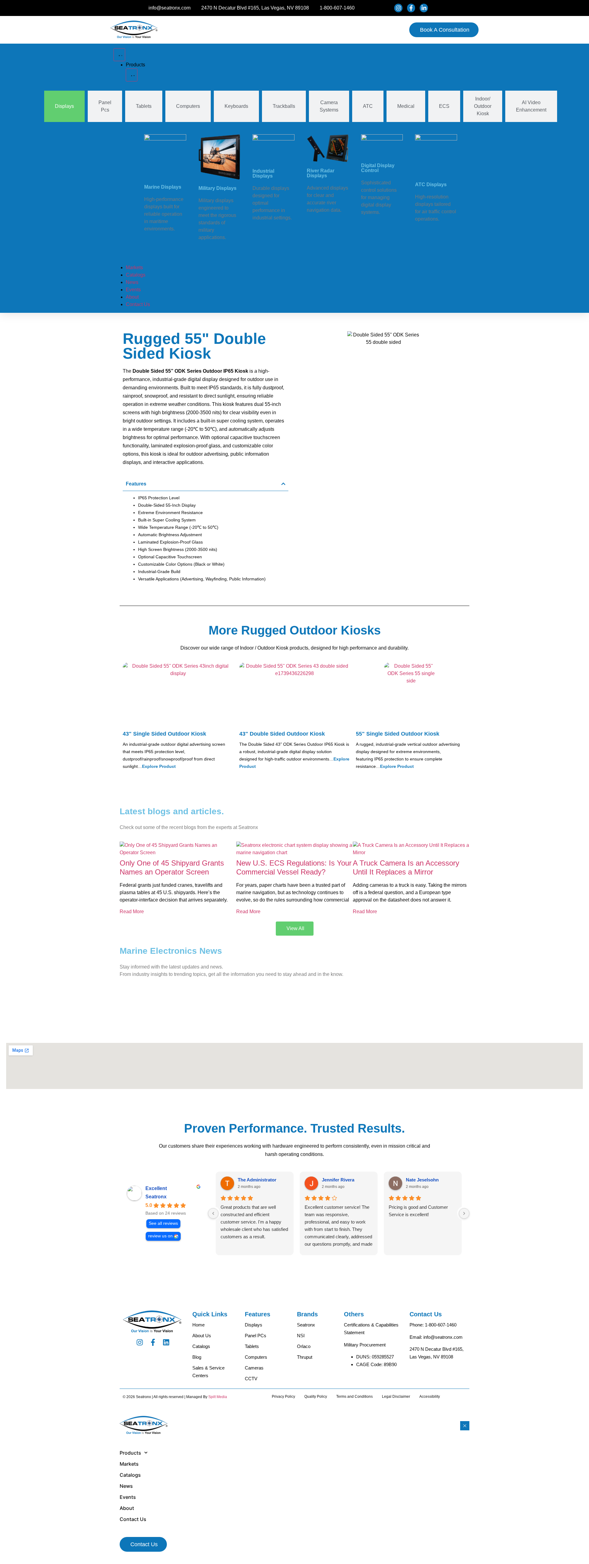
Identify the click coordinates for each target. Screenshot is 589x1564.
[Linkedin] (166, 1342)
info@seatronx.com (443, 1337)
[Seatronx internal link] (178, 849)
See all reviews (163, 1223)
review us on (160, 1236)
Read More (132, 911)
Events (128, 1497)
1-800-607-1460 (440, 1324)
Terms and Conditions (354, 1396)
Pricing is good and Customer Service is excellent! (418, 1210)
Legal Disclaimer (396, 1396)
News (126, 1486)
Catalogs (130, 1475)
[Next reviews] (464, 1213)
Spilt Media (217, 1397)
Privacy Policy (283, 1396)
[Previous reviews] (213, 1213)
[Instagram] (139, 1342)
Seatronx (156, 1196)
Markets (129, 1464)
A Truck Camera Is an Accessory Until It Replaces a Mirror (406, 867)
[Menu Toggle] (119, 54)
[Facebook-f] (152, 1342)
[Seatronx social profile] (399, 8)
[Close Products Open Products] (131, 75)
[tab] (64, 106)
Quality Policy (315, 1396)
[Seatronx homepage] (134, 30)
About (127, 1508)
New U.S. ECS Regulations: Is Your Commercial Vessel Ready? (294, 867)
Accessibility (429, 1396)
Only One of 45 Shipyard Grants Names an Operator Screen (172, 867)
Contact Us (133, 1519)
